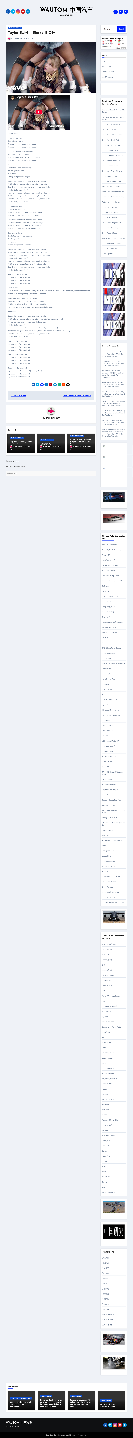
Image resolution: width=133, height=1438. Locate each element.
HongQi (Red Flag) (108, 679)
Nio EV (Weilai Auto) (109, 757)
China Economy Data (110, 150)
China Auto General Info (111, 124)
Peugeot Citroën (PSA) (110, 1120)
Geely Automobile (108, 653)
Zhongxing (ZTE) (108, 866)
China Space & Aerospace (111, 181)
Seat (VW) (105, 1146)
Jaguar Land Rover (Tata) (111, 1027)
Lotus (104, 1063)
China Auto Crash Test (110, 140)
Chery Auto (106, 601)
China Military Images (110, 176)
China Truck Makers (109, 882)
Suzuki (104, 1166)
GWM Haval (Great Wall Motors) (113, 664)
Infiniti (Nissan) (108, 1022)
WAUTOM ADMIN (108, 1315)
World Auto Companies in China (114, 192)
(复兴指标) (105, 1273)
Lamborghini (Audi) (109, 1053)
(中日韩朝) (105, 1289)
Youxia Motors (107, 856)
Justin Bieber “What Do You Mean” (76, 395)
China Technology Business (112, 155)
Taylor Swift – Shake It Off (31, 33)
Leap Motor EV (107, 731)
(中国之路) (105, 1299)
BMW (104, 965)
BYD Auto (105, 586)
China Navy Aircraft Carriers (112, 171)
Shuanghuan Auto (109, 784)
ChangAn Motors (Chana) (111, 596)
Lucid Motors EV (108, 1068)
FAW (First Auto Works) (110, 632)
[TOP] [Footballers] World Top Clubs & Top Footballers (113, 375)
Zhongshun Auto (108, 861)
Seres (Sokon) (107, 779)
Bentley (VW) (107, 960)
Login (15, 466)
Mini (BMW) (106, 1104)
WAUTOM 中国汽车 (66, 10)
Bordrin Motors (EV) (109, 570)
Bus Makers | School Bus (111, 877)
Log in (104, 61)
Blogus (72, 1435)
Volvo (104, 1187)
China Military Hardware (111, 161)
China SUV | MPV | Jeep (110, 892)
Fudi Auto (105, 643)
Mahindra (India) (108, 1073)
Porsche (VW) (107, 1125)
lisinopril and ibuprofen (110, 420)
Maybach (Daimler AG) (110, 1079)
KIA (103, 1037)
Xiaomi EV (105, 835)
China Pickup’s (107, 887)
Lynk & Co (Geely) (108, 746)
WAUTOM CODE (107, 1320)
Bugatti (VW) (107, 970)
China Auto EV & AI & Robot (112, 135)
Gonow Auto (106, 658)
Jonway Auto (107, 720)
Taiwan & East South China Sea (114, 238)
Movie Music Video (15, 28)
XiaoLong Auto (107, 830)
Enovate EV (106, 617)
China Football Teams (110, 207)
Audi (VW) (105, 955)
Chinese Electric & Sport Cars (113, 902)
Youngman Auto (108, 851)
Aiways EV (106, 555)
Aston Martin (107, 949)
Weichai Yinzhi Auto (109, 805)
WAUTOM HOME (107, 1325)
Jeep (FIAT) (106, 1032)
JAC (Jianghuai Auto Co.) (111, 715)
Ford (103, 1001)
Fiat (103, 991)
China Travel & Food (109, 233)
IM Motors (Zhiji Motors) (110, 710)
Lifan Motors (106, 736)
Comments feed (108, 72)
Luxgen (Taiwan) (108, 751)
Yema (104, 846)
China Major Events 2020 (111, 243)
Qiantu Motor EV (108, 762)
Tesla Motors (106, 1177)
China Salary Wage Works (111, 223)
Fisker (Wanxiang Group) (111, 996)
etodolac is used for (109, 392)
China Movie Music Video (111, 217)
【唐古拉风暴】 (46, 444)
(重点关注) (105, 1263)
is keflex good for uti (110, 411)
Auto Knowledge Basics (111, 202)
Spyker (104, 1151)
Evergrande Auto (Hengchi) (112, 622)
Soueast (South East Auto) (112, 800)
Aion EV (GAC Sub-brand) (111, 550)
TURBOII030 (18, 38)
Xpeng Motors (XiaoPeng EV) (112, 840)
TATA (104, 1172)
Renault (105, 1130)
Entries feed (106, 67)
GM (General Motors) (109, 1006)
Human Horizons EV (109, 700)
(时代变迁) (105, 1268)
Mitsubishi (106, 1110)
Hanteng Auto (107, 674)
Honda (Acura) (107, 1011)
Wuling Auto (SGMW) (109, 818)
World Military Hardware (111, 186)
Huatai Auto (106, 695)
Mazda (104, 1089)
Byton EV (105, 591)
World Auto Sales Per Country (113, 197)
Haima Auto (106, 669)
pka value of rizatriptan (111, 361)
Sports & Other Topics (110, 212)
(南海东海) (105, 1294)
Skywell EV (106, 795)
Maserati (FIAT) (107, 1084)
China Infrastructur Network (112, 145)
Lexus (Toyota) (107, 1058)
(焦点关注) (105, 1258)
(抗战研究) (105, 1278)
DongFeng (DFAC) (108, 607)
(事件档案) (105, 1284)
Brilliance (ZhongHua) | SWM (112, 581)
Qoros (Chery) (107, 767)
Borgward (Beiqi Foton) (110, 576)
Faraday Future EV (109, 627)
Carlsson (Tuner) (108, 975)
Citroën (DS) (106, 980)
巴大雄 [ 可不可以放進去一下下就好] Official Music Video (80, 442)
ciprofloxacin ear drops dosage (113, 401)
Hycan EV (105, 705)
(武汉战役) (105, 1309)
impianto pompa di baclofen (112, 352)
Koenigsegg (106, 1042)
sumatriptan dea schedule (112, 382)
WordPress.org (107, 77)
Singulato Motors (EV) (110, 790)
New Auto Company (109, 545)
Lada (104, 1048)
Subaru (104, 1161)
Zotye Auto (106, 871)
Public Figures (107, 254)
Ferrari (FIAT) (107, 986)
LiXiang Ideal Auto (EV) (110, 741)
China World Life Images (111, 228)
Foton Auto (106, 638)
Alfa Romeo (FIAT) (108, 944)
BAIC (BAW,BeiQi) (108, 560)
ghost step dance (19, 395)
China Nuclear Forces (110, 166)
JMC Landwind (107, 726)
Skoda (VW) (106, 1156)
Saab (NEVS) (106, 1141)
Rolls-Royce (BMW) (109, 1135)
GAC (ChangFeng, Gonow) (111, 648)
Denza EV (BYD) (108, 612)
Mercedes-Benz (108, 1099)
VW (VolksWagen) (108, 1192)
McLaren (105, 1094)
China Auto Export (109, 130)
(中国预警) (105, 1304)
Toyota (104, 1182)
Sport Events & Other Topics (21, 1398)
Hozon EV (105, 684)
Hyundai (105, 1017)
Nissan (104, 1115)
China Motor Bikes (108, 897)
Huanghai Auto (107, 689)
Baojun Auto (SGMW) (110, 565)
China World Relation (110, 248)
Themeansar (82, 1435)
